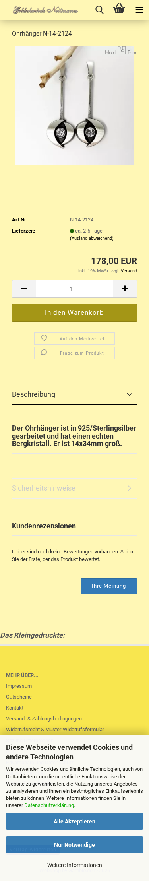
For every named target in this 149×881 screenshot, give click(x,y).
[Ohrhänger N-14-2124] (74, 105)
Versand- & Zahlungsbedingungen (44, 719)
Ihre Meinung (109, 586)
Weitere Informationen (74, 865)
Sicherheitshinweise (43, 488)
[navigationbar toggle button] (139, 10)
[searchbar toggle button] (99, 10)
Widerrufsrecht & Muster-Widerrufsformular (55, 729)
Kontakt (14, 708)
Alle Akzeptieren (74, 821)
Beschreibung (33, 394)
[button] (24, 289)
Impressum (19, 686)
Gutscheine (19, 697)
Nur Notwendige (74, 845)
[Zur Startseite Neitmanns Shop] (39, 10)
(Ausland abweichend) (92, 238)
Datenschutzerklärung (49, 805)
